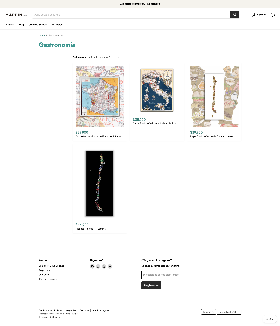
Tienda (8, 24)
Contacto (44, 274)
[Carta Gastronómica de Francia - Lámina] (100, 96)
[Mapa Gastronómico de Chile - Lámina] (214, 96)
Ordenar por (79, 57)
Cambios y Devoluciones (51, 265)
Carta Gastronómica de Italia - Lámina (154, 123)
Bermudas (227, 312)
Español (207, 312)
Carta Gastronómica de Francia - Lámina (98, 136)
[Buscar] (234, 14)
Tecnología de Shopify (49, 317)
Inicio (42, 35)
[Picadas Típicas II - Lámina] (100, 183)
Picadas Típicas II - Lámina (91, 228)
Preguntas (44, 270)
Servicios (57, 24)
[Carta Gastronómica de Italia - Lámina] (157, 90)
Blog (21, 24)
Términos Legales (48, 279)
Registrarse (151, 285)
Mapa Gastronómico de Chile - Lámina (211, 136)
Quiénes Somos (38, 24)
